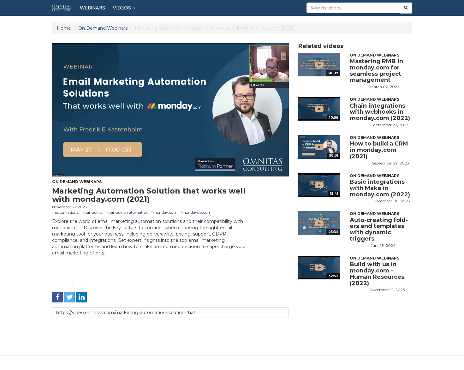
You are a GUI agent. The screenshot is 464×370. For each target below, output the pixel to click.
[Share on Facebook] (57, 297)
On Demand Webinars (103, 28)
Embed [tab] (85, 281)
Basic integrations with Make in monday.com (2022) (380, 188)
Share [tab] (62, 281)
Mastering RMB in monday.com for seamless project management (376, 70)
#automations (65, 212)
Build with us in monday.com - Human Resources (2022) (377, 273)
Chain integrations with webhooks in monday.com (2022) (380, 112)
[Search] (406, 8)
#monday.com (163, 212)
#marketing (91, 212)
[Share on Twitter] (69, 297)
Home (64, 28)
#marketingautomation (126, 212)
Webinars (92, 7)
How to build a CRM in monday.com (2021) (379, 150)
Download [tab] (113, 281)
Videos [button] (122, 7)
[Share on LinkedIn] (81, 297)
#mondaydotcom (195, 212)
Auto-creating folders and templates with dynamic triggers (379, 229)
